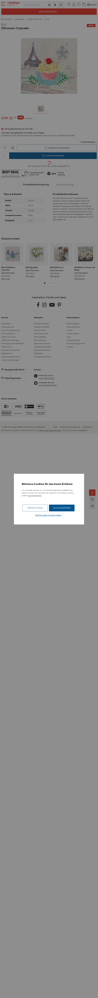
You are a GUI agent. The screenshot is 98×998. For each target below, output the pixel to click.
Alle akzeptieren (62, 508)
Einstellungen (35, 508)
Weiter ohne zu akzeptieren (48, 515)
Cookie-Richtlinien (34, 496)
